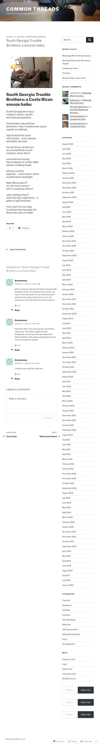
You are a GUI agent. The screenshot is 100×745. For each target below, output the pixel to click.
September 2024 (69, 255)
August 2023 (67, 318)
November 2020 (69, 478)
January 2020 (68, 527)
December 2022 (69, 357)
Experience (67, 605)
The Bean (66, 73)
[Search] (89, 40)
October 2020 (68, 483)
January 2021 (67, 469)
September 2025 (69, 197)
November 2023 (69, 304)
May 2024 (66, 275)
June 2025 (66, 212)
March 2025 (67, 226)
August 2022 (67, 377)
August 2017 (67, 570)
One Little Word (68, 620)
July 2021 (66, 440)
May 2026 (66, 158)
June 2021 (66, 444)
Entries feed (67, 669)
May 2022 (66, 391)
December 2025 (69, 183)
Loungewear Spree (70, 68)
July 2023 (66, 323)
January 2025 (68, 236)
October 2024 (68, 251)
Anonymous (21, 280)
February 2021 (68, 464)
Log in (64, 664)
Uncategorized (18, 249)
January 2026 (68, 178)
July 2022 (66, 381)
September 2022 (69, 372)
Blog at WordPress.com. (15, 739)
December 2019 (69, 532)
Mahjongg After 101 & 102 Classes (76, 56)
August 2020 (67, 493)
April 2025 (66, 221)
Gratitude (66, 610)
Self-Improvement (70, 629)
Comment (48, 417)
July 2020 (66, 498)
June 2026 (66, 154)
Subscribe (86, 690)
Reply (17, 310)
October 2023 (68, 309)
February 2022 (68, 406)
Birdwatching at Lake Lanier (74, 78)
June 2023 (66, 328)
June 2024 (66, 270)
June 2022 (66, 386)
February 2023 (68, 348)
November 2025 (69, 188)
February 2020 (68, 522)
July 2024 (66, 265)
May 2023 (66, 333)
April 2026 (66, 163)
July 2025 (66, 207)
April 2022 (66, 396)
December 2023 (69, 299)
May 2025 (66, 217)
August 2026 (67, 144)
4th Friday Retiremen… (79, 107)
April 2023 (66, 338)
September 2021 (69, 430)
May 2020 (66, 507)
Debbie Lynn (75, 100)
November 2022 (69, 362)
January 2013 (68, 585)
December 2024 (69, 241)
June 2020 (66, 503)
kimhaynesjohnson (35, 37)
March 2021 (67, 459)
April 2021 (66, 454)
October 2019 (68, 541)
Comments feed (69, 674)
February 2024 (68, 289)
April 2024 (66, 280)
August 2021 (67, 435)
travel (64, 639)
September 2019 (69, 546)
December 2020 (69, 474)
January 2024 (68, 294)
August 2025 (67, 202)
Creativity (66, 600)
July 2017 (66, 575)
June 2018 (66, 566)
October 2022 (68, 367)
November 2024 (69, 246)
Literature (66, 615)
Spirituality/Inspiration (71, 634)
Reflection (66, 624)
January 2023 (68, 352)
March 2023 (67, 343)
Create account (68, 659)
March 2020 (67, 517)
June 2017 (66, 580)
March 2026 (67, 168)
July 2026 (66, 149)
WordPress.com (69, 678)
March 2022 (67, 401)
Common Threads (32, 9)
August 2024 (67, 260)
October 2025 (68, 192)
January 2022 (68, 411)
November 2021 (69, 420)
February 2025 (68, 231)
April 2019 (66, 561)
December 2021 (69, 415)
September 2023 (69, 314)
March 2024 (67, 284)
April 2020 (66, 512)
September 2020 (69, 488)
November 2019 (69, 537)
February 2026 (68, 173)
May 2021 (66, 449)
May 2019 (66, 556)
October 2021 (68, 425)
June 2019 (66, 551)
